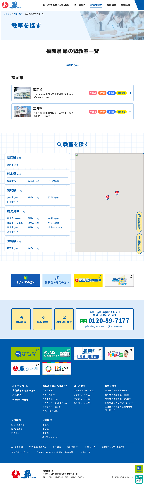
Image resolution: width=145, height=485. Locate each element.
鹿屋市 (33, 227)
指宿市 (54, 218)
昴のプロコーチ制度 (51, 407)
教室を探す (96, 5)
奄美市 (12, 231)
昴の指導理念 (48, 390)
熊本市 (12, 180)
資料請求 (139, 224)
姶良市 (54, 222)
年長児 (45, 424)
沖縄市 (33, 248)
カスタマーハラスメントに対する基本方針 (55, 452)
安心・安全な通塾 (50, 411)
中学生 (45, 432)
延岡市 (54, 197)
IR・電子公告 (89, 447)
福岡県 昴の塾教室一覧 (117, 390)
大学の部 (15, 432)
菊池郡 (33, 180)
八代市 (54, 180)
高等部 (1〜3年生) (82, 402)
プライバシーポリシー (20, 452)
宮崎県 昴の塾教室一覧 (118, 398)
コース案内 (80, 5)
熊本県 (14, 174)
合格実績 (111, 5)
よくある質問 (17, 447)
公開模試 (125, 5)
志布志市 (55, 227)
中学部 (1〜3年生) (82, 398)
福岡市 (72, 65)
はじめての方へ (56, 5)
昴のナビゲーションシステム (54, 402)
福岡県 (14, 157)
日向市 (12, 201)
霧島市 (12, 227)
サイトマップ (84, 452)
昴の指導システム (50, 398)
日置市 (33, 218)
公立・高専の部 (18, 424)
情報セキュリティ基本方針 (113, 447)
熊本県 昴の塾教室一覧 (117, 394)
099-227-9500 (56, 477)
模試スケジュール (50, 437)
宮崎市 (12, 197)
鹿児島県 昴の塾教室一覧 (119, 402)
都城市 (33, 197)
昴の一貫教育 (48, 394)
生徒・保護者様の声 (37, 447)
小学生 (45, 428)
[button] (141, 5)
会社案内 (57, 447)
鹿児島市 (14, 218)
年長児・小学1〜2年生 (84, 390)
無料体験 (139, 246)
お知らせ (19, 395)
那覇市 (12, 248)
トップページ (21, 385)
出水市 (33, 222)
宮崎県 (14, 190)
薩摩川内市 (15, 222)
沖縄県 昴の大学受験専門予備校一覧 (118, 408)
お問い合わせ (64, 322)
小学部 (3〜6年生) (82, 394)
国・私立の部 (17, 428)
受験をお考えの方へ (25, 390)
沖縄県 (14, 241)
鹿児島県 (16, 211)
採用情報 (71, 447)
